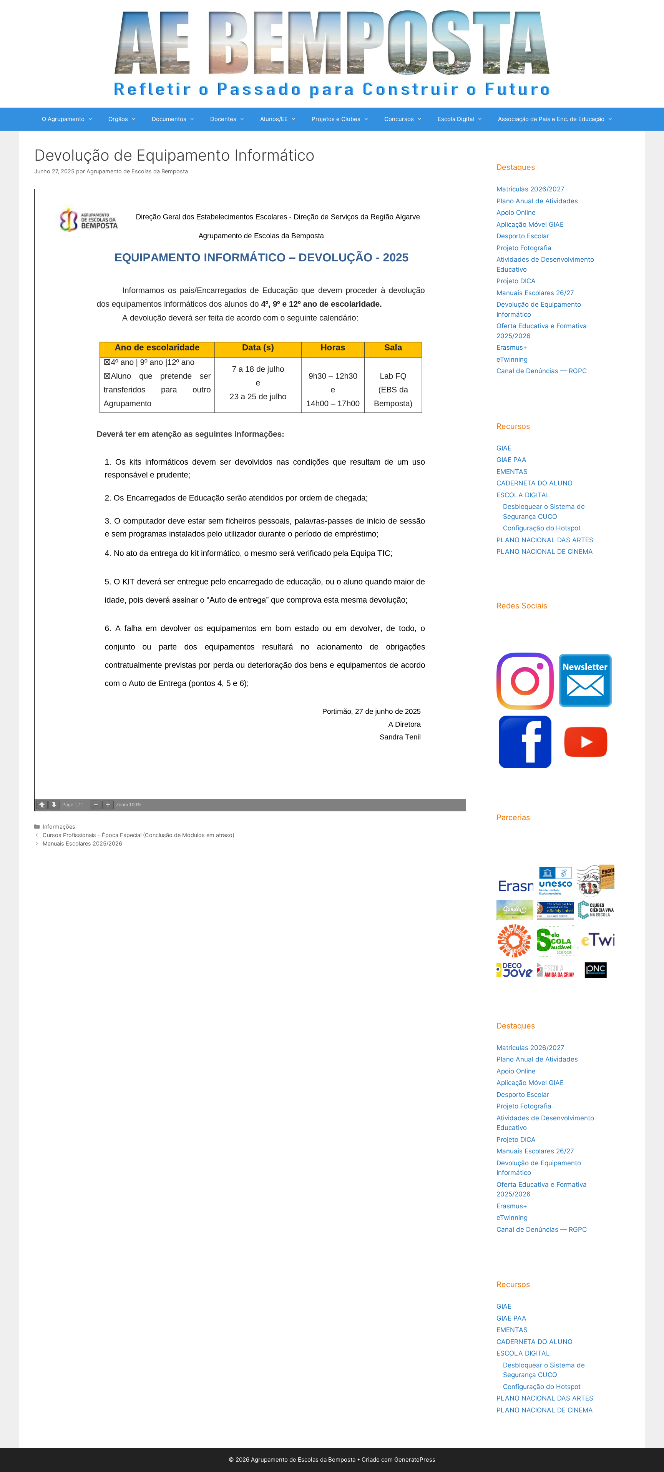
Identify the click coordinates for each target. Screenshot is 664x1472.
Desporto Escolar (522, 236)
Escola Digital (456, 119)
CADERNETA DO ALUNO (534, 483)
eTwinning (512, 359)
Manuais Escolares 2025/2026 (82, 843)
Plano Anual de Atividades (537, 201)
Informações (59, 826)
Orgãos (118, 119)
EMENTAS (512, 471)
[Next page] (54, 805)
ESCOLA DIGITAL (523, 495)
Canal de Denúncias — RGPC (541, 371)
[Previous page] (42, 805)
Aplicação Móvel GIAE (530, 224)
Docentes (223, 119)
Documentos (169, 119)
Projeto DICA (516, 281)
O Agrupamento (63, 119)
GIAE (503, 448)
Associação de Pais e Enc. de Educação (551, 119)
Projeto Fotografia (523, 248)
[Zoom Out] (95, 805)
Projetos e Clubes (336, 119)
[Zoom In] (108, 805)
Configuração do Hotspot (542, 528)
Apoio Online (516, 212)
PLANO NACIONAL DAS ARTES (544, 540)
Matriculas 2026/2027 (530, 189)
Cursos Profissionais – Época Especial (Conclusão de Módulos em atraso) (138, 835)
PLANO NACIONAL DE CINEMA (544, 551)
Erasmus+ (511, 347)
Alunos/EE (274, 119)
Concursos (399, 119)
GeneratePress (414, 1459)
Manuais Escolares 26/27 (535, 293)
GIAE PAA (511, 460)
